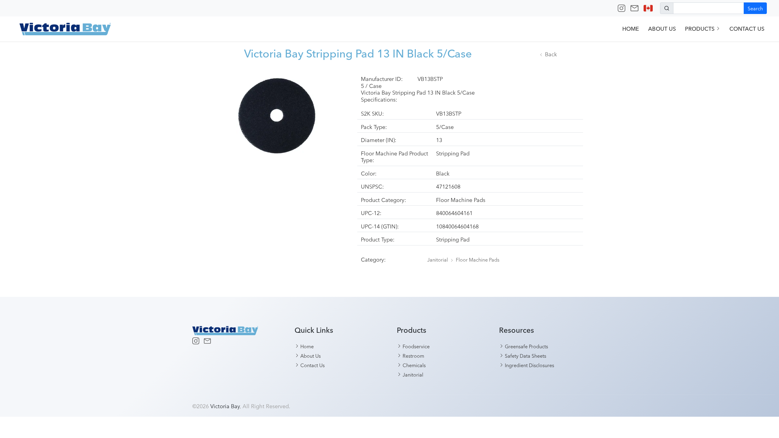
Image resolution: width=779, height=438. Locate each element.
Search (755, 8)
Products (700, 28)
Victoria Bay (225, 406)
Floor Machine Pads (477, 259)
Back (551, 54)
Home (630, 28)
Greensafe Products (526, 346)
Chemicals (413, 365)
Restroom (412, 355)
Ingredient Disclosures (529, 365)
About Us (662, 28)
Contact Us (746, 28)
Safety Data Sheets (525, 355)
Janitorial (437, 259)
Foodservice (415, 346)
